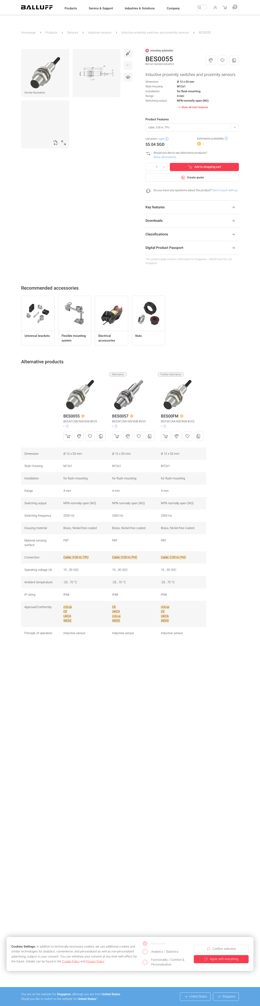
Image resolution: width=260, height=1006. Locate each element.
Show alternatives (165, 157)
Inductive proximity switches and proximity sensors (155, 32)
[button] (71, 8)
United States (198, 996)
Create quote (195, 177)
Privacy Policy (95, 961)
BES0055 (205, 32)
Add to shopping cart (207, 166)
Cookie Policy (71, 961)
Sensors (72, 32)
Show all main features (194, 107)
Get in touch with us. (225, 190)
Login (160, 138)
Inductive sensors (100, 32)
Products (51, 32)
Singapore (228, 996)
